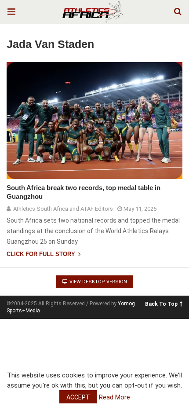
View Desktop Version (97, 282)
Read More (114, 397)
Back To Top (161, 304)
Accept (78, 397)
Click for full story (42, 254)
